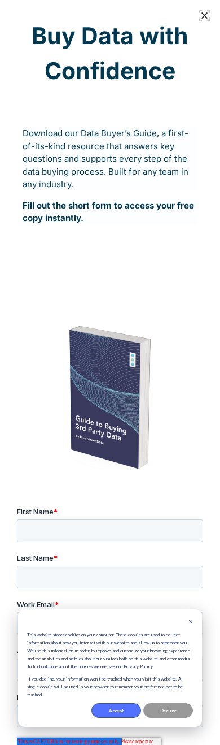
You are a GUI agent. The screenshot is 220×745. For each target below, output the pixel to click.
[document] (110, 372)
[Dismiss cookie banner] (190, 622)
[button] (204, 15)
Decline (168, 710)
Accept (116, 710)
